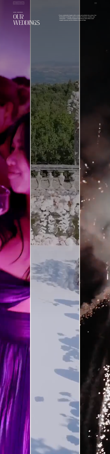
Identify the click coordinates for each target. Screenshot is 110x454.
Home (14, 12)
